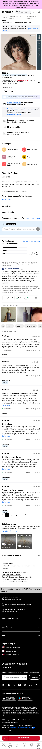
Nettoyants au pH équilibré (11, 575)
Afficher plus (6, 199)
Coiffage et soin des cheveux (15, 17)
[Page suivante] (26, 515)
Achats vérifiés (30, 326)
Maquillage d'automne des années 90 (15, 579)
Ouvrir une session (14, 109)
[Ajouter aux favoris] (39, 83)
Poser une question (33, 218)
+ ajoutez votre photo (9, 531)
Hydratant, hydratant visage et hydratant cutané (19, 566)
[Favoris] (34, 12)
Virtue (4, 21)
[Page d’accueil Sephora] (7, 12)
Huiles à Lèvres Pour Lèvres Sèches (15, 582)
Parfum (35, 29)
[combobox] (23, 12)
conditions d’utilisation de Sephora (12, 725)
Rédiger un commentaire (31, 241)
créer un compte (29, 109)
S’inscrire (34, 677)
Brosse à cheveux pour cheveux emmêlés (16, 577)
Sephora (5, 568)
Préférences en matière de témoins (20, 728)
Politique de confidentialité (10, 722)
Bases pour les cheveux (31, 17)
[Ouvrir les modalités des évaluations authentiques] (22, 269)
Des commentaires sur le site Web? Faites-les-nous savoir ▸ (21, 590)
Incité (11, 320)
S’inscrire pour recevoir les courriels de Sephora (20, 672)
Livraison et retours (14, 115)
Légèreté (29, 29)
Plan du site (5, 728)
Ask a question (18, 26)
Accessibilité (28, 725)
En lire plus (6, 405)
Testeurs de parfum (21, 572)
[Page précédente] (2, 515)
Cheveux (4, 17)
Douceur (5, 30)
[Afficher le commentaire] (24, 314)
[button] (33, 75)
